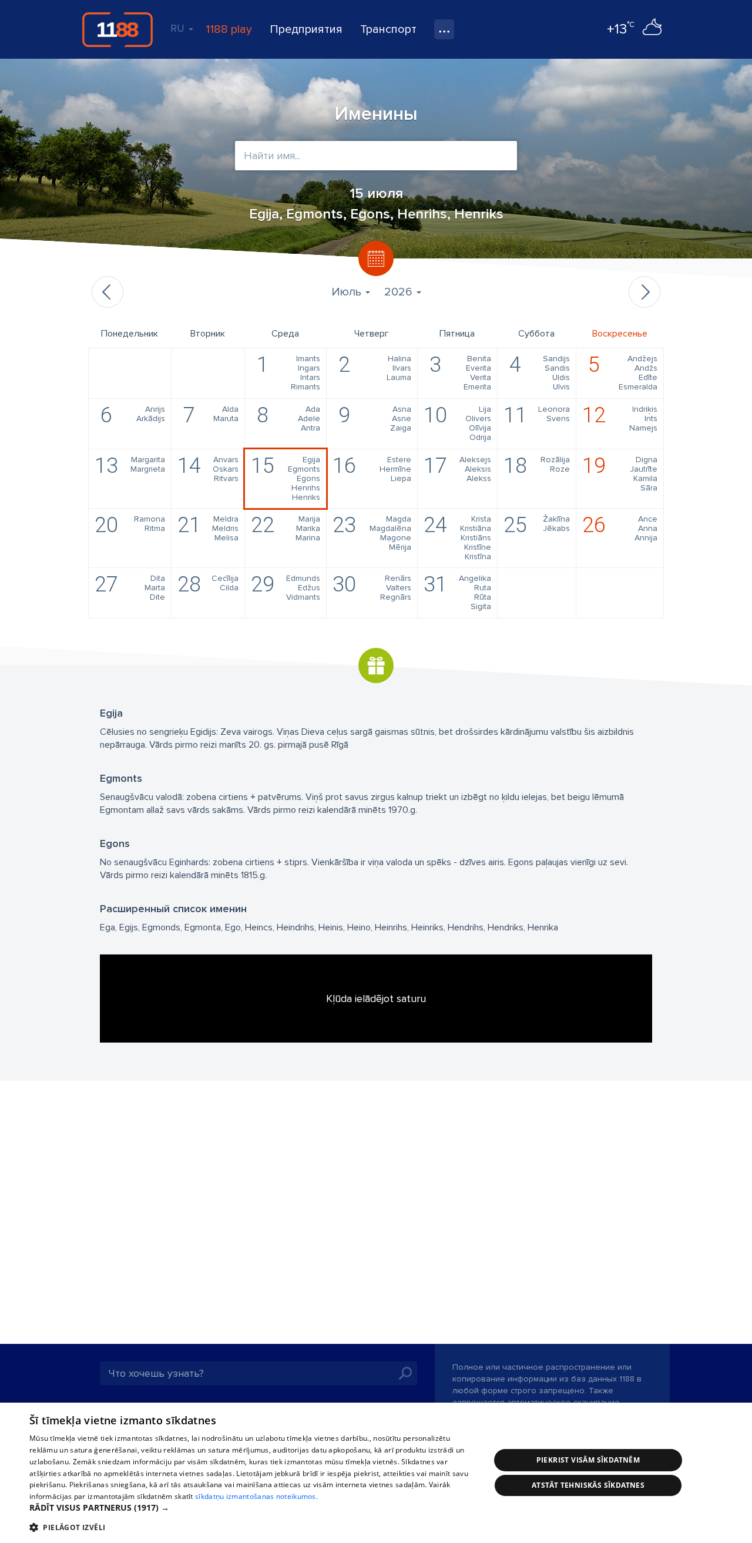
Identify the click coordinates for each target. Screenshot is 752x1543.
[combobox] (376, 155)
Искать (405, 1373)
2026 (399, 292)
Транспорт (388, 29)
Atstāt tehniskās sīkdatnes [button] (588, 1485)
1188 (117, 29)
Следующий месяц (644, 292)
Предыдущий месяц (107, 292)
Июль (347, 292)
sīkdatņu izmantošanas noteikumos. (256, 1496)
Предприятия (306, 29)
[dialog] (376, 1473)
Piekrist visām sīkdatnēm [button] (588, 1460)
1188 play (229, 29)
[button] (252, 1507)
